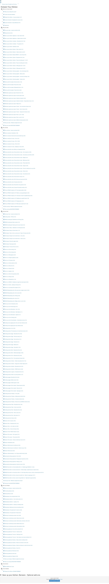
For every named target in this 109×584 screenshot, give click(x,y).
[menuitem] (0, 2)
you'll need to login (59, 579)
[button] (0, 1)
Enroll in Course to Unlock (54, 580)
